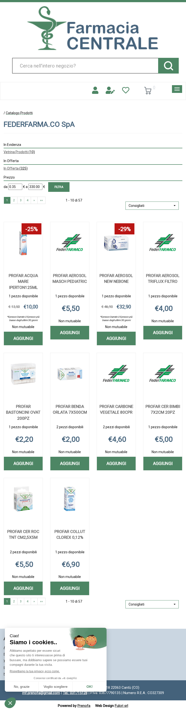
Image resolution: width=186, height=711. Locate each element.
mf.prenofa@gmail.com (41, 693)
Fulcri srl (121, 706)
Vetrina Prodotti (19, 152)
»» (41, 200)
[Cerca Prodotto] (168, 66)
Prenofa (84, 706)
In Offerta (16, 168)
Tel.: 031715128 (75, 693)
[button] (152, 206)
